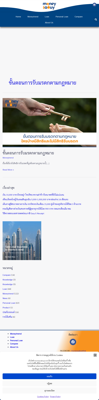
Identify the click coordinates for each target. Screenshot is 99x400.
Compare (79, 16)
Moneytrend (32, 16)
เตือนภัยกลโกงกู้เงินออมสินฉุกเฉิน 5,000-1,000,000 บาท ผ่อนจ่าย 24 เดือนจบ (35, 199)
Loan (47, 16)
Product (6, 307)
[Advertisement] (49, 46)
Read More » (8, 169)
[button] (95, 355)
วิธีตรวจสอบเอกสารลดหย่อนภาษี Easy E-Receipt (23, 213)
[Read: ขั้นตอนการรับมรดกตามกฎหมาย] (49, 122)
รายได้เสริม (7, 316)
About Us (49, 22)
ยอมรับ (49, 376)
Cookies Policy (43, 396)
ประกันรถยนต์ (9, 312)
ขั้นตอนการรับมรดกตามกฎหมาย (28, 152)
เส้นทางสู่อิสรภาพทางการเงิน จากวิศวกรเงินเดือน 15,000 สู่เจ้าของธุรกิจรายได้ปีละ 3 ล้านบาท (42, 204)
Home (18, 16)
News (5, 298)
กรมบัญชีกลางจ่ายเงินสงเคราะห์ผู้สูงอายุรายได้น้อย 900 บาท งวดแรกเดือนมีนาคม (37, 208)
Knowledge (8, 279)
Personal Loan (62, 16)
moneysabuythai (78, 350)
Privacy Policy (55, 396)
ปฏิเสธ (49, 383)
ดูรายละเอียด (49, 390)
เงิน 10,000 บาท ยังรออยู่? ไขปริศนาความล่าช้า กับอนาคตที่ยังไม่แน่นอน (33, 194)
